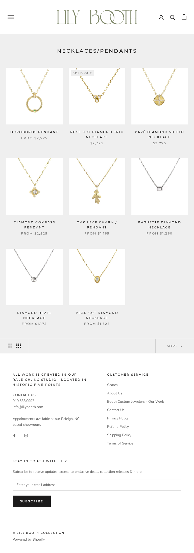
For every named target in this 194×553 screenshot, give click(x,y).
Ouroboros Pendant (34, 132)
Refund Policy (118, 426)
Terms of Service (120, 443)
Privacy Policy (118, 418)
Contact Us (116, 410)
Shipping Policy (119, 435)
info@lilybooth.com (28, 407)
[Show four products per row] (18, 346)
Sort (173, 346)
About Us (114, 393)
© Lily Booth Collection (39, 533)
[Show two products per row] (10, 346)
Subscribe (31, 501)
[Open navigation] (11, 17)
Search (112, 384)
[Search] (172, 17)
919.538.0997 (23, 400)
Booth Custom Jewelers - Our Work (135, 401)
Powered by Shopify (29, 539)
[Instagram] (26, 435)
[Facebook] (14, 435)
